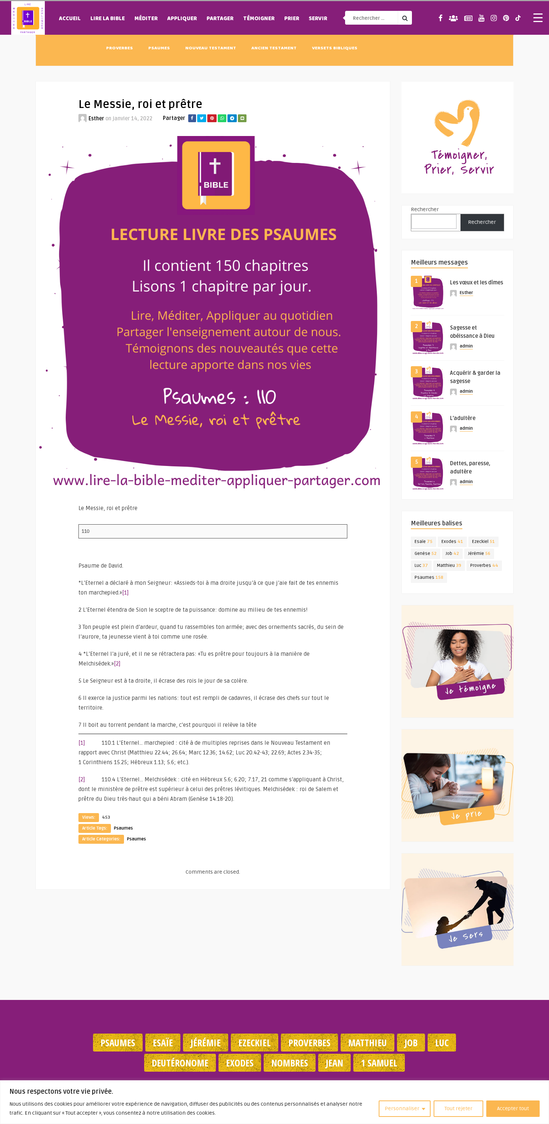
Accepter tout (513, 1108)
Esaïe (423, 541)
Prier (291, 19)
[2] (117, 663)
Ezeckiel (483, 541)
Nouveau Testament (210, 48)
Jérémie (479, 553)
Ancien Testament (274, 48)
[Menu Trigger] (537, 17)
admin (466, 346)
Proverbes (119, 48)
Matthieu (449, 565)
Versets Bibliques (334, 48)
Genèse (426, 553)
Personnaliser (402, 1108)
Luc (421, 565)
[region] (274, 1102)
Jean (334, 1062)
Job (452, 553)
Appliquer (182, 19)
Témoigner (258, 19)
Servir (318, 19)
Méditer (146, 19)
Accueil (70, 19)
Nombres (289, 1062)
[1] (125, 592)
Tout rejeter (458, 1108)
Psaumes (159, 48)
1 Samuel (379, 1062)
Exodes (452, 541)
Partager (220, 19)
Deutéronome (180, 1062)
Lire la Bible (107, 19)
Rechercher (425, 209)
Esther (96, 118)
